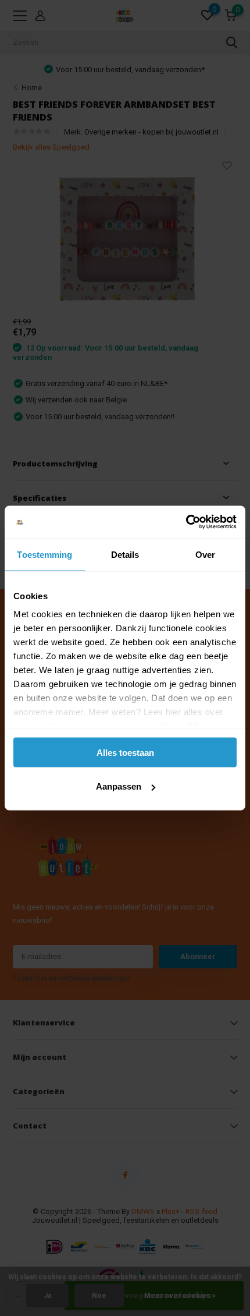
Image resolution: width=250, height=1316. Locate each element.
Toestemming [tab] (44, 554)
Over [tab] (205, 554)
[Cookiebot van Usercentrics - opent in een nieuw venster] (186, 522)
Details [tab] (125, 554)
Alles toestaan (125, 752)
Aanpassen (118, 786)
